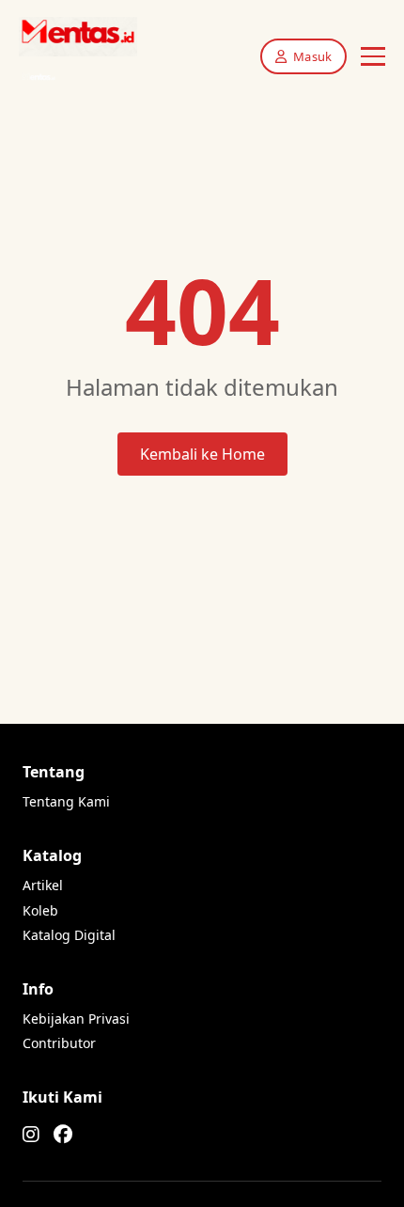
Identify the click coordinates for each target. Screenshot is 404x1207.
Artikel (43, 885)
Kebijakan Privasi (76, 1018)
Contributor (59, 1043)
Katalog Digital (69, 935)
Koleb (40, 910)
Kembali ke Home (202, 454)
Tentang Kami (66, 801)
